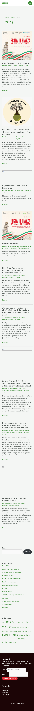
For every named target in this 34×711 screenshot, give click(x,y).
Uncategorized (7, 604)
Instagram (5, 692)
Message (5, 674)
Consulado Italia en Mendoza (11, 572)
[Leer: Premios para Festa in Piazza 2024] (17, 45)
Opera (16, 639)
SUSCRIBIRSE (10, 678)
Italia (27, 635)
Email (4, 670)
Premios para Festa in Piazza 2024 (16, 63)
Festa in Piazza (7, 66)
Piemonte (21, 639)
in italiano (22, 635)
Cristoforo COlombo (13, 631)
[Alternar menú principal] (30, 3)
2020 (19, 622)
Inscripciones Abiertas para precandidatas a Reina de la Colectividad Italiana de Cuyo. (15, 425)
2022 (28, 622)
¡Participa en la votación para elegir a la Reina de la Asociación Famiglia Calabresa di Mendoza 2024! (16, 311)
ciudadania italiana (24, 627)
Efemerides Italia (7, 575)
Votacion (5, 608)
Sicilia (4, 642)
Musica (12, 639)
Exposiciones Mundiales (10, 585)
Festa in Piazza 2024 (10, 243)
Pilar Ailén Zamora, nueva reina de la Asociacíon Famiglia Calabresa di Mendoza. (15, 270)
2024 (11, 627)
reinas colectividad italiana (16, 275)
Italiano (3, 639)
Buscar (4, 548)
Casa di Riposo (7, 566)
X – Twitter (5, 694)
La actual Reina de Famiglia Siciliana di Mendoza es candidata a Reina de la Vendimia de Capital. (16, 383)
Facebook (5, 690)
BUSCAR (27, 552)
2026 (15, 627)
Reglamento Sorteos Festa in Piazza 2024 (14, 186)
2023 (5, 627)
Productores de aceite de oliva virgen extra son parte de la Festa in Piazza (16, 131)
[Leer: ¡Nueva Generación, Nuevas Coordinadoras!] (17, 480)
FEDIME (4, 190)
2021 (23, 622)
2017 (3, 622)
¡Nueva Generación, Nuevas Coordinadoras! (14, 499)
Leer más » (5, 91)
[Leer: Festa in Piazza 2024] (17, 225)
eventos (19, 631)
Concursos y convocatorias (10, 569)
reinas (28, 639)
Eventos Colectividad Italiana (11, 246)
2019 (14, 621)
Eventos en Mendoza (9, 137)
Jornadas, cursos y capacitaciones (13, 595)
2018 (8, 622)
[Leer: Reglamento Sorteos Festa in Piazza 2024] (17, 176)
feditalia (24, 631)
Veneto (15, 642)
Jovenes (5, 275)
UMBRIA (10, 642)
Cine (18, 627)
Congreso (5, 631)
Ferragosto (28, 631)
